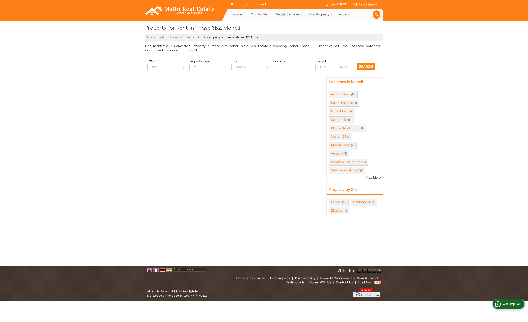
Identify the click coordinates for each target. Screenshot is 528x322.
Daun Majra (340, 111)
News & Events (367, 278)
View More (373, 177)
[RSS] (377, 282)
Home (237, 14)
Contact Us (344, 282)
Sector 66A (339, 119)
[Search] (376, 14)
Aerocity (337, 153)
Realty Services (288, 14)
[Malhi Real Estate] (180, 10)
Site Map (364, 282)
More (342, 14)
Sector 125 (338, 136)
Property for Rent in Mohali (188, 37)
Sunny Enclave (342, 102)
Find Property (319, 14)
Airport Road (340, 94)
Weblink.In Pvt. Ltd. (196, 295)
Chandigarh (362, 202)
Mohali (162, 37)
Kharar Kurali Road (345, 128)
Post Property (305, 278)
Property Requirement (336, 278)
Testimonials (295, 282)
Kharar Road (340, 145)
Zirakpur (337, 210)
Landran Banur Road (347, 162)
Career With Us (320, 282)
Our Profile (259, 14)
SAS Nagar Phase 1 (345, 170)
